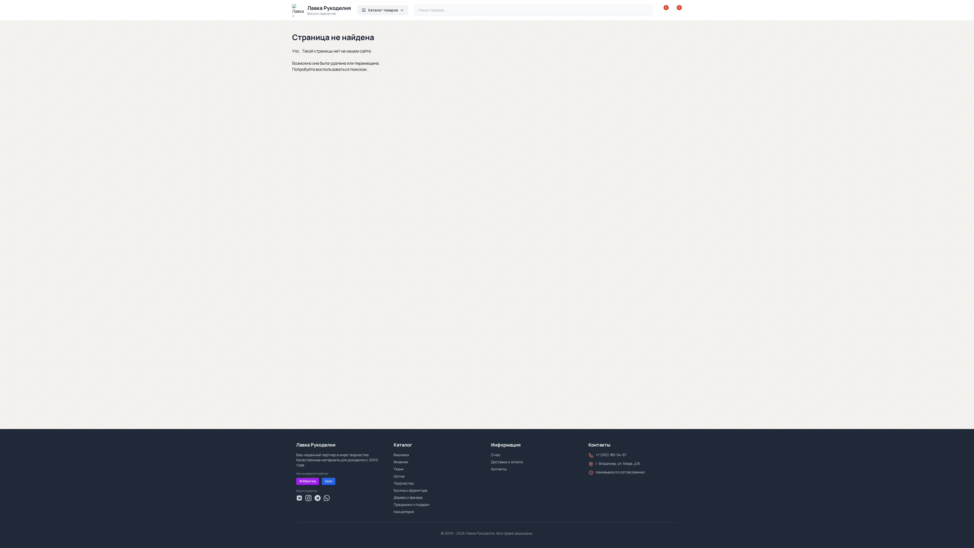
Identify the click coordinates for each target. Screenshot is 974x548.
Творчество (404, 483)
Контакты (499, 469)
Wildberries (307, 481)
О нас (495, 454)
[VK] (299, 498)
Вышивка (401, 454)
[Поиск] (646, 10)
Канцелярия (404, 511)
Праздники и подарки (411, 504)
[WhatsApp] (327, 498)
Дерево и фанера (408, 497)
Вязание (401, 461)
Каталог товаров (383, 10)
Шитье (399, 476)
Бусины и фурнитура (410, 490)
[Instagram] (308, 498)
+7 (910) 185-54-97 (611, 454)
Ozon (328, 481)
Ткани (399, 469)
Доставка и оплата (507, 461)
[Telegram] (318, 498)
